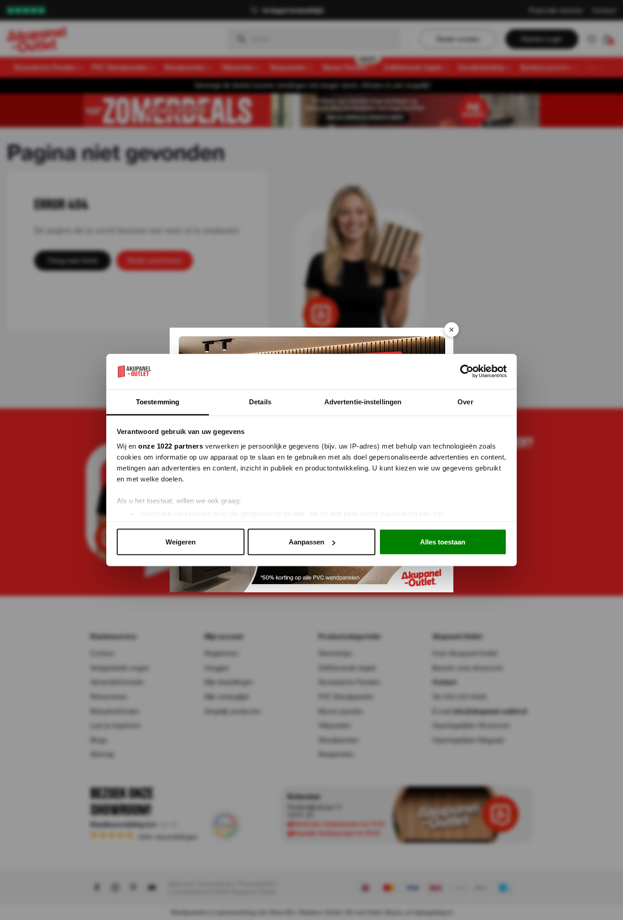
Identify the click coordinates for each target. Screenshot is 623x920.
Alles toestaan (442, 542)
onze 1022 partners (170, 446)
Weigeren (181, 542)
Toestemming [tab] (157, 401)
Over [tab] (465, 401)
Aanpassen (306, 542)
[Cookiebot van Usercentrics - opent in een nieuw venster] (467, 371)
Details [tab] (260, 401)
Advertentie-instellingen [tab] (362, 401)
